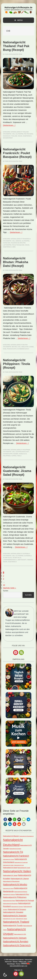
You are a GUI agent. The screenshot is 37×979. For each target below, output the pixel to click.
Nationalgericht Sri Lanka (9, 918)
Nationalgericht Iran (19, 865)
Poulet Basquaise (18, 245)
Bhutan (14, 347)
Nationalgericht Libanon (20, 879)
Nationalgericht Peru (22, 894)
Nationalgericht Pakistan (9, 894)
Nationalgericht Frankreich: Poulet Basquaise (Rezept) (17, 153)
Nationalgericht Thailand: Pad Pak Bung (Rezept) (16, 46)
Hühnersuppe (8, 454)
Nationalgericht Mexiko (15, 884)
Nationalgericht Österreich (17, 945)
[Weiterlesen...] (9, 125)
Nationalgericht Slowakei (13, 912)
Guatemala (28, 555)
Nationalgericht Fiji (13, 852)
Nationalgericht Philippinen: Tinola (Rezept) (16, 363)
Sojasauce (6, 136)
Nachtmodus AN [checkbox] (5, 975)
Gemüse (18, 241)
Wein (14, 247)
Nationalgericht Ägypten (15, 941)
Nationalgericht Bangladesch (26, 836)
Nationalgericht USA (20, 934)
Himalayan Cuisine (27, 347)
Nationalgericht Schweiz (17, 906)
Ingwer (15, 454)
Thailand (14, 136)
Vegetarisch (27, 136)
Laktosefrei (7, 245)
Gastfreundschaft (22, 451)
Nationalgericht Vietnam (15, 938)
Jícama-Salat (16, 557)
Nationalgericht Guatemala (20, 553)
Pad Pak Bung (28, 134)
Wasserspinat (8, 138)
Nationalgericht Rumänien (10, 903)
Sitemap (15, 961)
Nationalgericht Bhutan (19, 345)
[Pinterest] (15, 652)
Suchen (5, 591)
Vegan (20, 136)
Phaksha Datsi (12, 349)
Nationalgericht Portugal (25, 900)
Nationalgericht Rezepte (18, 9)
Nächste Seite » (9, 588)
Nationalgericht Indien (8, 865)
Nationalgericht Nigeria (20, 891)
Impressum (8, 961)
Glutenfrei (19, 134)
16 (4, 585)
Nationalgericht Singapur (17, 909)
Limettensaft (21, 560)
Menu (20, 20)
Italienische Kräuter (18, 243)
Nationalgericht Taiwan (21, 918)
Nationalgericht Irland (10, 867)
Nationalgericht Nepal (8, 888)
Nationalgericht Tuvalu (13, 925)
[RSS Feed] (21, 652)
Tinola (19, 456)
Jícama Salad (7, 557)
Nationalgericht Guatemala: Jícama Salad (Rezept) (17, 470)
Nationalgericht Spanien (15, 915)
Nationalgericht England (15, 848)
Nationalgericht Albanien (11, 836)
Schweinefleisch (23, 349)
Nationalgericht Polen (9, 900)
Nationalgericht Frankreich (21, 239)
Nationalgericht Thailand (20, 132)
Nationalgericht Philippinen (20, 449)
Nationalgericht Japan (10, 875)
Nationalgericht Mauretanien (11, 881)
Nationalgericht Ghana (8, 859)
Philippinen (7, 456)
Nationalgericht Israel (23, 867)
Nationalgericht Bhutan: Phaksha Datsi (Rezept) (15, 262)
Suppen (13, 456)
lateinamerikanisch (10, 560)
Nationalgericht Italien (17, 871)
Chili (13, 134)
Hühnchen (6, 243)
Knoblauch (23, 454)
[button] (5, 819)
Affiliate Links (22, 961)
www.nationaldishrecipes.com (18, 966)
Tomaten (30, 560)
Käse (4, 349)
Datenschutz (28, 959)
